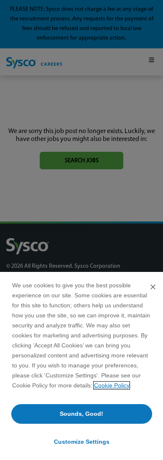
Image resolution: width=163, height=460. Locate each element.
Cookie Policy (111, 385)
